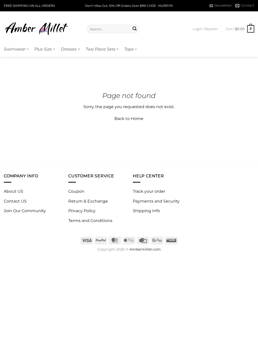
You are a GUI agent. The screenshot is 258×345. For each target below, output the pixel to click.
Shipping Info (146, 210)
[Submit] (134, 29)
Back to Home (128, 118)
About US (13, 191)
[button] (221, 5)
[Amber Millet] (41, 26)
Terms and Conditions (90, 220)
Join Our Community (25, 210)
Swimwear (14, 49)
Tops (129, 49)
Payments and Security (156, 201)
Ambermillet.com (145, 249)
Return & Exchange (88, 201)
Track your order (149, 191)
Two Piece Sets (100, 49)
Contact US (15, 201)
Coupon (76, 191)
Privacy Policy (81, 210)
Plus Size (43, 49)
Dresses (69, 49)
